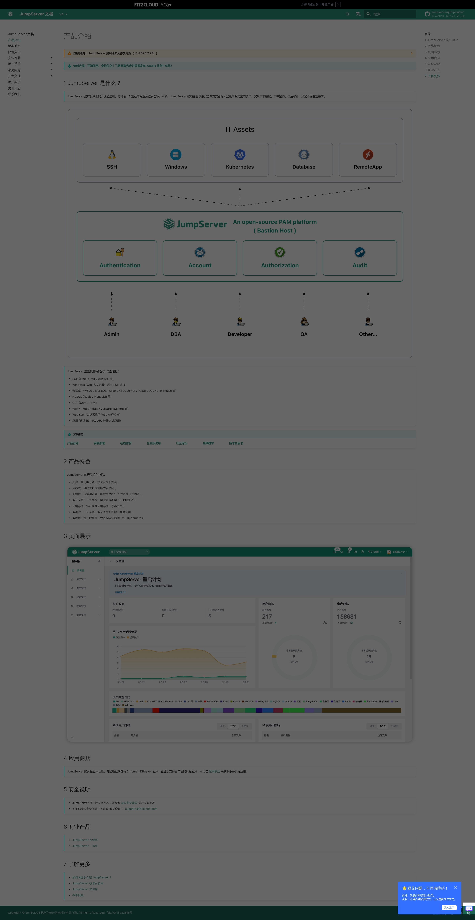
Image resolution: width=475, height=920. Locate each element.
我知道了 (449, 907)
